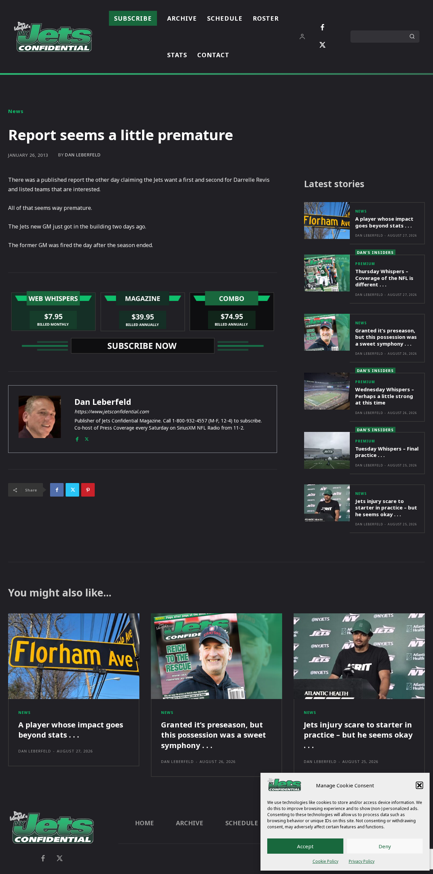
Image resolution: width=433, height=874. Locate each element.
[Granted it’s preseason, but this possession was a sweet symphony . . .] (327, 332)
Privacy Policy (361, 861)
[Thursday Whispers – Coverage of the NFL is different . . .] (327, 273)
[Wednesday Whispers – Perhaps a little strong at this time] (327, 391)
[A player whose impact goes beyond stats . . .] (327, 220)
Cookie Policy (325, 861)
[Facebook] (322, 28)
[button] (419, 785)
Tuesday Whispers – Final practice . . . (386, 452)
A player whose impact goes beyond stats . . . (384, 222)
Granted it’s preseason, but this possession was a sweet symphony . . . (386, 337)
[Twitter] (322, 45)
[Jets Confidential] (53, 36)
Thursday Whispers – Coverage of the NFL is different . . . (384, 278)
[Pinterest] (88, 490)
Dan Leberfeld (83, 155)
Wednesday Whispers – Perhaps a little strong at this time (384, 396)
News (16, 111)
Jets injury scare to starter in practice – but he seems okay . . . (386, 508)
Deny (385, 846)
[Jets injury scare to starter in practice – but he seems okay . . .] (327, 502)
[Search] (412, 36)
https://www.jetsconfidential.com (111, 411)
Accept (305, 846)
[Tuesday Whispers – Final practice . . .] (327, 450)
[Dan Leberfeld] (40, 419)
